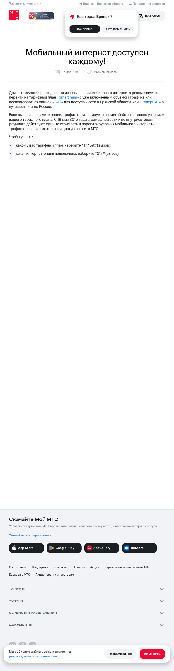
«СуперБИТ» (150, 102)
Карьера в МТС (19, 574)
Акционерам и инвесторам (55, 574)
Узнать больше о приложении (30, 535)
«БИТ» (57, 102)
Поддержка (40, 567)
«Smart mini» (68, 97)
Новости (79, 567)
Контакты (60, 567)
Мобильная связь (106, 72)
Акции (94, 567)
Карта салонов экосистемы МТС (127, 567)
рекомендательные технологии (33, 656)
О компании (18, 567)
